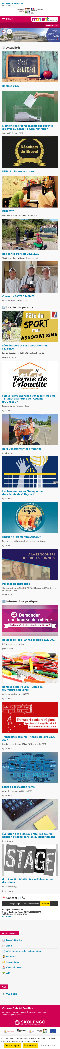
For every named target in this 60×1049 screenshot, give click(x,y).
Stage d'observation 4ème (18, 786)
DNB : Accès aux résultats (18, 171)
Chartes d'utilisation (37, 1012)
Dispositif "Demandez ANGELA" (21, 536)
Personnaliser (48, 1045)
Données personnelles (12, 1014)
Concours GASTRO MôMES (18, 296)
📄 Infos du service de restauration (21, 951)
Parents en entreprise (16, 583)
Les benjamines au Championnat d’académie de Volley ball (23, 492)
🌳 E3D (6, 972)
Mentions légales (19, 1012)
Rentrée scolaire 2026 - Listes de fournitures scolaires (22, 688)
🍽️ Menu (7, 945)
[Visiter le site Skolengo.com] (30, 1024)
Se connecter (52, 25)
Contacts (6, 1012)
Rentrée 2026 (10, 86)
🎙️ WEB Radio (9, 993)
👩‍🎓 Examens (9, 956)
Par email (6, 916)
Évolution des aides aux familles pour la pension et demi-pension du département (28, 835)
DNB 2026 (8, 211)
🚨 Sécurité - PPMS (12, 967)
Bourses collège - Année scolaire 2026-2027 (29, 639)
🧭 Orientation (10, 962)
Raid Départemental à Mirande (21, 448)
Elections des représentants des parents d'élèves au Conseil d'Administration (27, 127)
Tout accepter (12, 1045)
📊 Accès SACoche (12, 940)
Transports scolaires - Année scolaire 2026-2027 (29, 738)
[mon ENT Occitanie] (44, 19)
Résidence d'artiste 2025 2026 (20, 253)
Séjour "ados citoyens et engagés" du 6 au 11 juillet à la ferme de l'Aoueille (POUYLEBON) (28, 398)
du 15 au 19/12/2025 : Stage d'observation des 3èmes (28, 881)
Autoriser (45, 903)
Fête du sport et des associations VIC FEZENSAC (25, 347)
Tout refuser (30, 1045)
